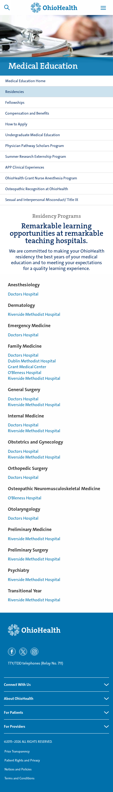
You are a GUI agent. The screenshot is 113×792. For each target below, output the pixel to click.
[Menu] (103, 8)
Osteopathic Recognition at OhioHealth (36, 188)
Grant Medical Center (27, 367)
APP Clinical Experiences (24, 167)
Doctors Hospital (23, 294)
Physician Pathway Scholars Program (34, 145)
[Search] (7, 7)
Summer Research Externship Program (35, 156)
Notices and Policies (18, 769)
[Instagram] (34, 652)
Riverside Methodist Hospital (34, 314)
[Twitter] (23, 652)
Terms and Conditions (19, 778)
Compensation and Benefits (27, 113)
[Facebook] (12, 652)
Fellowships (14, 102)
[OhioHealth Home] (56, 630)
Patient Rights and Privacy (22, 760)
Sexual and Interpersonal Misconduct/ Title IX (41, 199)
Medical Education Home (25, 80)
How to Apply (16, 124)
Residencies (14, 91)
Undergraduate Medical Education (32, 134)
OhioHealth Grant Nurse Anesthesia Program (41, 178)
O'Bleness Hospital (24, 372)
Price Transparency (17, 751)
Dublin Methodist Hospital (32, 361)
